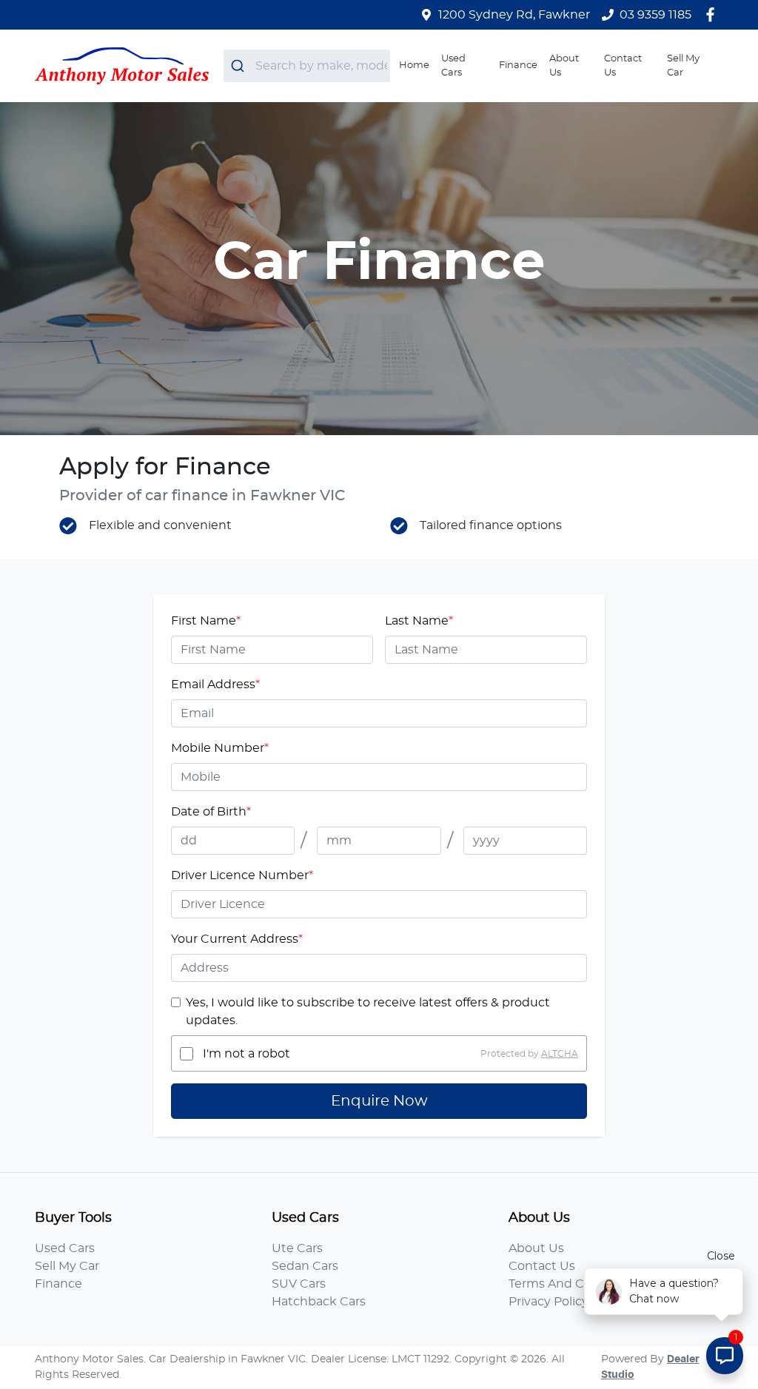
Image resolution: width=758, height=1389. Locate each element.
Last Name (419, 621)
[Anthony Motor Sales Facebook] (713, 14)
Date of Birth (211, 812)
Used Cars (453, 66)
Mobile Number (220, 748)
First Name (206, 621)
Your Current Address (237, 939)
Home (414, 65)
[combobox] (307, 66)
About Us (564, 66)
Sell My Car (683, 66)
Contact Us (623, 66)
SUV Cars (299, 1284)
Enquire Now (379, 1101)
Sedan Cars (305, 1266)
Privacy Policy (548, 1302)
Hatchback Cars (319, 1302)
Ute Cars (297, 1248)
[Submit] (239, 66)
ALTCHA (559, 1053)
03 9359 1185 (655, 15)
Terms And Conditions (574, 1284)
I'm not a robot (246, 1054)
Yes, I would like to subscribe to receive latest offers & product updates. (368, 1011)
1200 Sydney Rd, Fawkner (514, 15)
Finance (518, 65)
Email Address (215, 684)
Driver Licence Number (242, 875)
